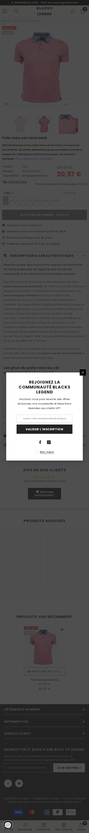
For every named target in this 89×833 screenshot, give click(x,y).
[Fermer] (83, 372)
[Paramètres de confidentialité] (8, 825)
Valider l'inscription (44, 429)
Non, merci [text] (47, 452)
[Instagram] (48, 442)
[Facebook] (40, 442)
